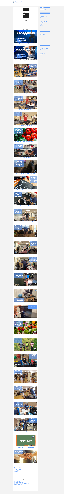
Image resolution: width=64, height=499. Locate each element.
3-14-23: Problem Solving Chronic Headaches (26, 93)
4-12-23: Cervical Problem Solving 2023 (26, 77)
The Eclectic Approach (16, 470)
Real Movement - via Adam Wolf (17, 481)
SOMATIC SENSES (42, 34)
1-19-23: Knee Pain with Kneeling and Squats (26, 157)
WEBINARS (41, 17)
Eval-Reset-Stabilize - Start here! (17, 467)
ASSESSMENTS (42, 22)
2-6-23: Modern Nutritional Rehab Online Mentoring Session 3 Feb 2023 (25, 141)
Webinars (15, 468)
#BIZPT (41, 35)
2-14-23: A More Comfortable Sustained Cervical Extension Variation (26, 125)
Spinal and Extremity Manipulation (18, 472)
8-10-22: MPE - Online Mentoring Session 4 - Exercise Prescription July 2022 (26, 351)
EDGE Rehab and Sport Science (43, 54)
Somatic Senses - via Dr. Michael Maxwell (18, 482)
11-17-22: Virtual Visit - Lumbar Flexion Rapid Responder (26, 237)
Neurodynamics (16, 471)
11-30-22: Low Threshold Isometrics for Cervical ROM (25, 221)
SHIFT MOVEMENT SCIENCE (43, 38)
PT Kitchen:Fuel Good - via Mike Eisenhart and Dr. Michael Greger (21, 483)
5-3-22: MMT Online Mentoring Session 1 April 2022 (26, 447)
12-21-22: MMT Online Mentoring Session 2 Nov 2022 (25, 189)
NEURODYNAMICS (42, 25)
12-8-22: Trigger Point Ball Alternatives (26, 205)
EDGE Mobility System (16, 473)
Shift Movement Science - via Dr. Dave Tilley (19, 485)
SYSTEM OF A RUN (42, 39)
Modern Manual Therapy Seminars (44, 48)
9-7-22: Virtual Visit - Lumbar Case (25, 318)
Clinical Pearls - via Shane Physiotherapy (18, 484)
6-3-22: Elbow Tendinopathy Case (25, 415)
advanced (45, 10)
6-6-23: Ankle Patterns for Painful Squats (25, 43)
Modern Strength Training (43, 49)
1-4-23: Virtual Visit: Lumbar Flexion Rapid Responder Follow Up (26, 173)
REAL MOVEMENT (42, 33)
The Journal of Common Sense (17, 469)
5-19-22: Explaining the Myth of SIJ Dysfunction (25, 431)
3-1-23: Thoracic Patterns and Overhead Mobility (26, 109)
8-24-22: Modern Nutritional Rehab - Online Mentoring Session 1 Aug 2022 (26, 334)
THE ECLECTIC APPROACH (43, 16)
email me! (31, 61)
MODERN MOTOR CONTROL (43, 21)
